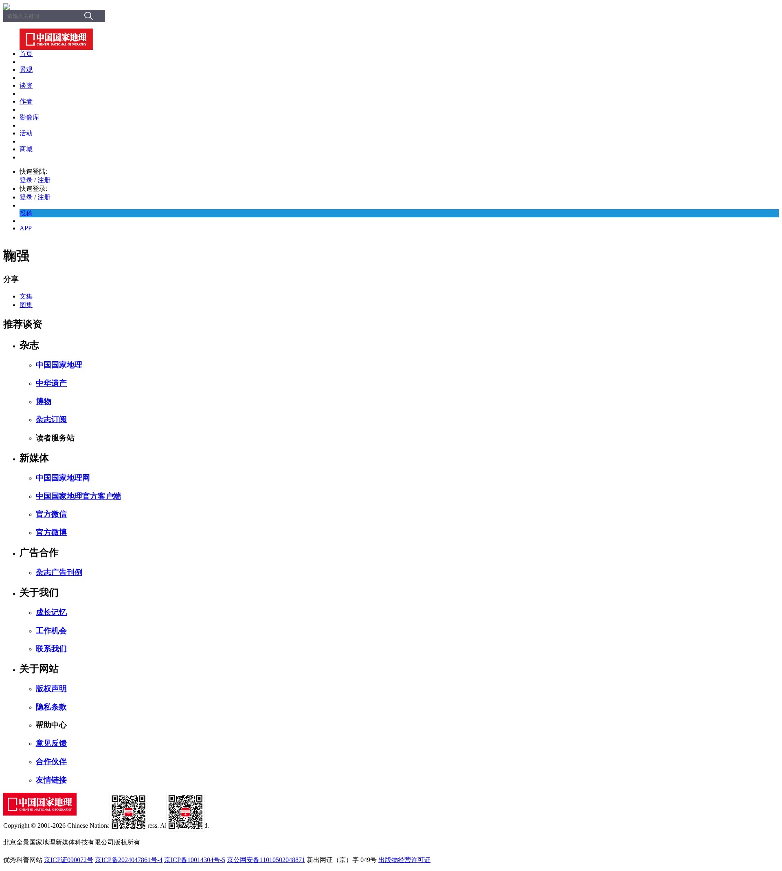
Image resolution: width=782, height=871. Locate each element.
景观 (26, 69)
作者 (26, 101)
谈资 (26, 85)
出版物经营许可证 (404, 859)
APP (26, 228)
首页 (26, 53)
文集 (26, 296)
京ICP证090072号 (68, 859)
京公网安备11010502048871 (266, 859)
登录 (26, 180)
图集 (26, 304)
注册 (44, 180)
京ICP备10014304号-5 (194, 859)
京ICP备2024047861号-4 (129, 859)
